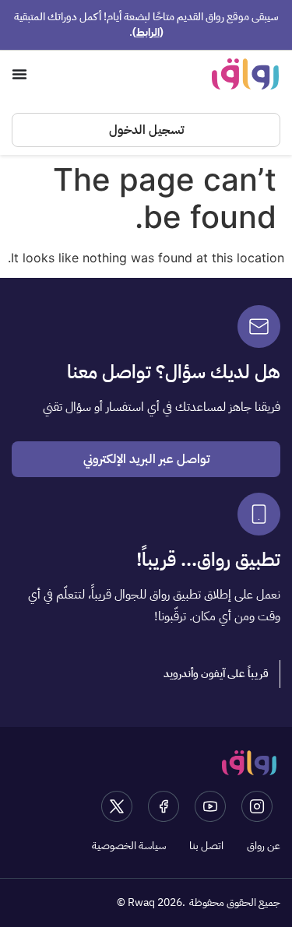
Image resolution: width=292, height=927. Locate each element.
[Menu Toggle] (19, 74)
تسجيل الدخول (146, 130)
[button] (216, 674)
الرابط (148, 32)
